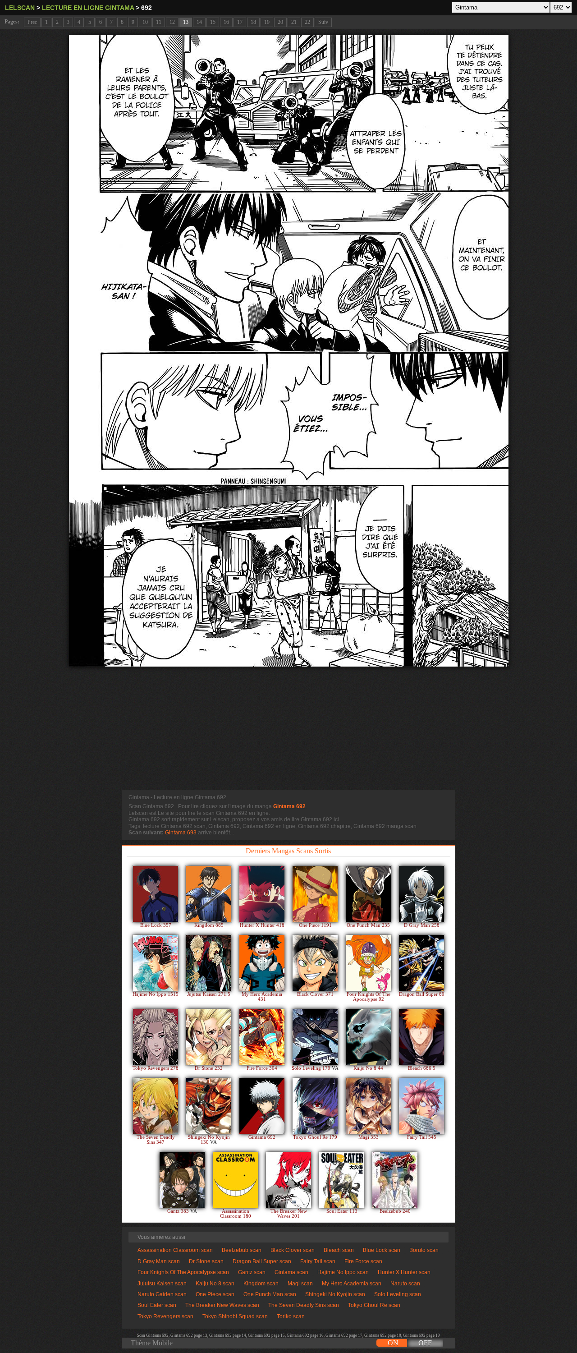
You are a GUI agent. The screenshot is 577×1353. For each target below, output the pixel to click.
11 (158, 22)
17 (240, 22)
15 (212, 22)
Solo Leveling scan (397, 1294)
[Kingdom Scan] (208, 894)
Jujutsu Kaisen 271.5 (208, 994)
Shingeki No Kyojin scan (335, 1294)
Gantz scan (252, 1272)
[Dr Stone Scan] (208, 1037)
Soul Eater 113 (341, 1211)
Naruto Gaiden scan (162, 1294)
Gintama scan (291, 1272)
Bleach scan (339, 1250)
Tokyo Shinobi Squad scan (235, 1316)
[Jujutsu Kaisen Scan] (208, 963)
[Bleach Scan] (421, 1037)
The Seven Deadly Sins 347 (156, 1140)
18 (253, 22)
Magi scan (300, 1283)
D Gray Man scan (158, 1261)
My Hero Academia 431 (262, 997)
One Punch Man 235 (368, 925)
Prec (32, 22)
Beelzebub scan (241, 1250)
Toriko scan (291, 1316)
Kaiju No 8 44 (368, 1068)
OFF (425, 1343)
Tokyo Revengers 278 (156, 1068)
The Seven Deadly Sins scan (303, 1305)
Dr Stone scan (206, 1261)
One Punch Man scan (269, 1294)
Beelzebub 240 (395, 1211)
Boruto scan (424, 1250)
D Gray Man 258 (422, 925)
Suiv (323, 22)
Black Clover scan (292, 1250)
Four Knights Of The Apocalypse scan (183, 1272)
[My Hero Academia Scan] (261, 963)
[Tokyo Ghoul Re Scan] (315, 1106)
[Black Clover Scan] (315, 963)
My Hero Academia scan (351, 1283)
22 (307, 22)
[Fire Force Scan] (261, 1037)
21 (294, 22)
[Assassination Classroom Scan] (235, 1180)
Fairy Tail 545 (421, 1137)
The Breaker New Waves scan (222, 1305)
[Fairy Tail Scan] (421, 1106)
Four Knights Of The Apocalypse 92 (368, 997)
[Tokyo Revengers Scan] (155, 1037)
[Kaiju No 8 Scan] (368, 1037)
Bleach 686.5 (421, 1068)
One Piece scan (215, 1294)
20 (280, 22)
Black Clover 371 (315, 994)
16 (226, 22)
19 (267, 22)
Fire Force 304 (262, 1068)
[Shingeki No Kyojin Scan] (208, 1106)
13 (185, 22)
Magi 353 (368, 1137)
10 (145, 22)
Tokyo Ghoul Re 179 (315, 1137)
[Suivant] (288, 351)
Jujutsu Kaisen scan (162, 1283)
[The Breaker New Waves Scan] (288, 1180)
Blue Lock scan (381, 1250)
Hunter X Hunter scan (404, 1272)
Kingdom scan (261, 1283)
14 (199, 22)
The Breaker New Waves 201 (288, 1214)
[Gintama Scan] (261, 1106)
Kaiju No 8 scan (215, 1283)
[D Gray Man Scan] (421, 894)
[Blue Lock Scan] (155, 894)
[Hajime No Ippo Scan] (155, 963)
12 (172, 22)
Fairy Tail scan (317, 1261)
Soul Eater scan (156, 1305)
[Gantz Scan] (182, 1180)
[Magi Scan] (368, 1106)
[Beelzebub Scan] (394, 1180)
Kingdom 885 (209, 925)
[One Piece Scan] (315, 894)
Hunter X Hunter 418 (262, 925)
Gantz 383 (178, 1211)
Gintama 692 (289, 806)
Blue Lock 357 (155, 925)
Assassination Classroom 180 (235, 1214)
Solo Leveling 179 (312, 1068)
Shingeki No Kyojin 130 (209, 1140)
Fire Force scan (363, 1261)
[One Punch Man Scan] (368, 894)
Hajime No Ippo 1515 (156, 994)
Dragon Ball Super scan (262, 1261)
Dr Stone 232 (209, 1068)
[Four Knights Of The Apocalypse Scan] (368, 963)
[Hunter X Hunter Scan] (261, 894)
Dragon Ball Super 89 (421, 994)
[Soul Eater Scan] (341, 1180)
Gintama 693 (181, 832)
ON (393, 1343)
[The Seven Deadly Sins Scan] (155, 1106)
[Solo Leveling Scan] (315, 1037)
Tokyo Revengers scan (165, 1316)
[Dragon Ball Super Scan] (421, 963)
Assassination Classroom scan (175, 1250)
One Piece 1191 (315, 925)
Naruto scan (405, 1283)
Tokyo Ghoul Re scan (374, 1305)
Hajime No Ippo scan (343, 1272)
